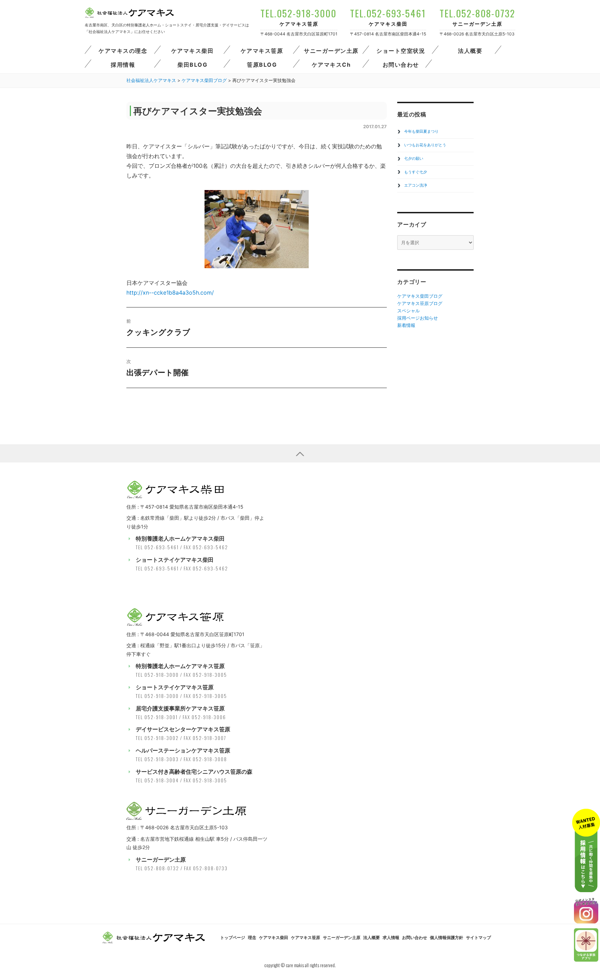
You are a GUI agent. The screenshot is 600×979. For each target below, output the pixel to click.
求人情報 (391, 937)
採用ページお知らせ (417, 318)
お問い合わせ (401, 64)
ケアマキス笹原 (262, 50)
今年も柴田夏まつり (421, 131)
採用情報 (123, 64)
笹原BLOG (262, 64)
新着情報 (406, 325)
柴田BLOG (192, 64)
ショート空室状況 (400, 50)
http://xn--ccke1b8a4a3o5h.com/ (170, 292)
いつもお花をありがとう (425, 144)
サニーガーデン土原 (331, 50)
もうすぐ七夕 (415, 172)
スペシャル (408, 310)
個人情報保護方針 (446, 937)
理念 (252, 937)
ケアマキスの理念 (123, 50)
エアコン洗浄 (415, 185)
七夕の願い (413, 158)
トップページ (232, 937)
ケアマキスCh (331, 64)
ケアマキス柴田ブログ (419, 296)
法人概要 (470, 50)
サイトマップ (478, 937)
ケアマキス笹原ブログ (419, 303)
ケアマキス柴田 (192, 50)
